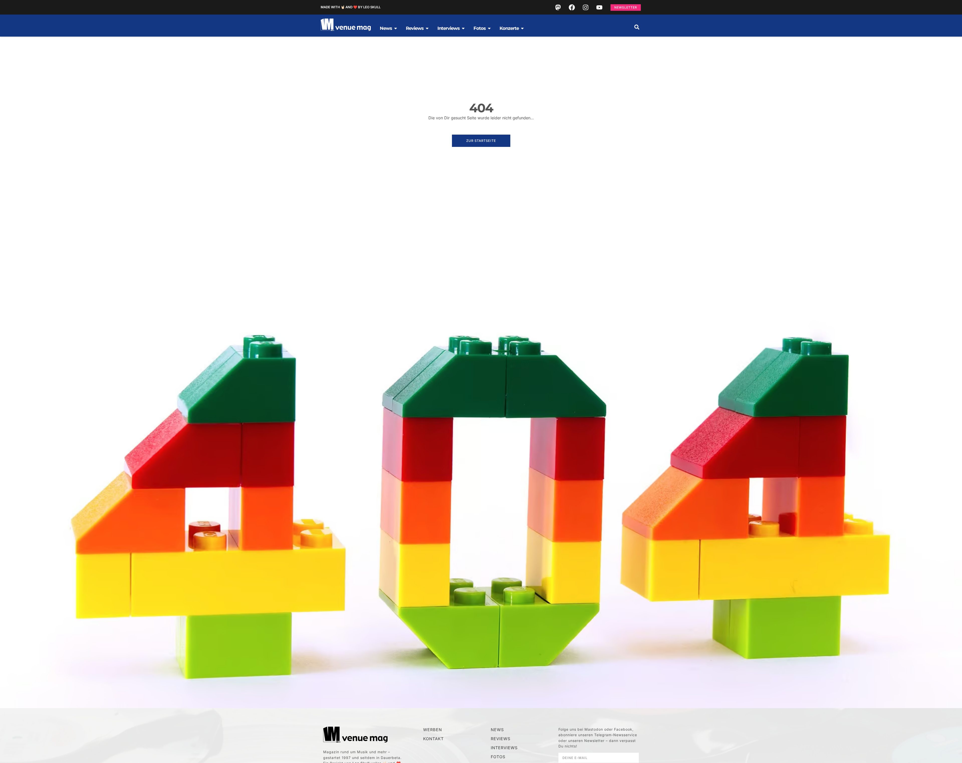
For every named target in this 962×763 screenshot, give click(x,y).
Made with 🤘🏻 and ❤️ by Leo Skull (351, 7)
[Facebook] (571, 7)
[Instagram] (585, 7)
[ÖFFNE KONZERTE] (522, 28)
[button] (636, 27)
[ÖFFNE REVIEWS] (427, 28)
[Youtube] (599, 7)
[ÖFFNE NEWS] (395, 28)
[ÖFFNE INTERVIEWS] (463, 28)
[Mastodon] (558, 7)
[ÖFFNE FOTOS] (489, 28)
